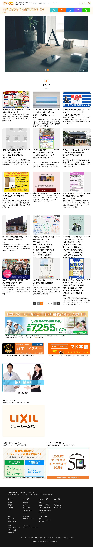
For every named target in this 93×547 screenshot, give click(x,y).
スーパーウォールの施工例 (45, 510)
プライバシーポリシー (49, 537)
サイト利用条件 (38, 537)
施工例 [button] (45, 3)
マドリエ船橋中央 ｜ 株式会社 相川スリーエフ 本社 (33, 8)
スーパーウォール (27, 510)
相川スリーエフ (57, 504)
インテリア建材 (26, 507)
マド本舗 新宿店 (12, 531)
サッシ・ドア (26, 504)
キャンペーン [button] (55, 3)
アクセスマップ (11, 507)
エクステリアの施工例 (44, 505)
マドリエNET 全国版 (7, 8)
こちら (35, 337)
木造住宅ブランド (12, 532)
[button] (45, 70)
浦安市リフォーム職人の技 (45, 520)
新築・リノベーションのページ (30, 527)
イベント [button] (50, 3)
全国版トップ (23, 537)
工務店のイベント (12, 520)
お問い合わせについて (68, 537)
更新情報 (10, 499)
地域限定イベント (12, 521)
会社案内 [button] (35, 3)
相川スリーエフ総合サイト (14, 527)
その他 (24, 512)
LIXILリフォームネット (13, 529)
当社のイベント (11, 518)
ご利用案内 (30, 537)
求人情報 (10, 505)
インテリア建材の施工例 (44, 507)
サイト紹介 (26, 499)
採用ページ (10, 509)
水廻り (24, 509)
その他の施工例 (42, 512)
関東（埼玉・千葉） (17, 8)
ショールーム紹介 (43, 499)
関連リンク (58, 537)
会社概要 (10, 504)
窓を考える (41, 521)
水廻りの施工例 (42, 509)
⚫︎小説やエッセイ (58, 507)
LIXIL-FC (41, 518)
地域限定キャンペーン (28, 518)
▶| (58, 303)
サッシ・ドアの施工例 (44, 504)
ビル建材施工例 (57, 505)
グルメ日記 (57, 499)
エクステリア (26, 505)
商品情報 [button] (40, 3)
